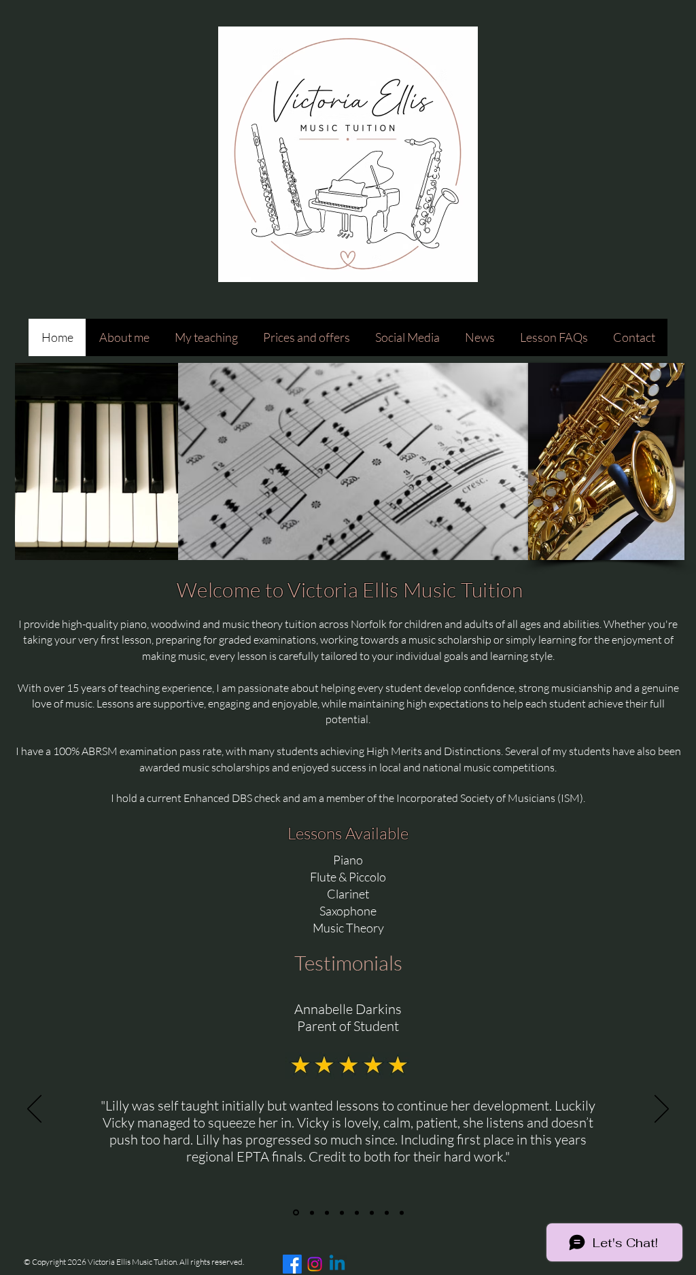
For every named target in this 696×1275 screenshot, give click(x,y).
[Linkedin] (337, 1264)
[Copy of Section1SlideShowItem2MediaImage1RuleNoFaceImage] (342, 1212)
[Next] (662, 1110)
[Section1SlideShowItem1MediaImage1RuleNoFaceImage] (295, 1212)
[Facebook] (292, 1264)
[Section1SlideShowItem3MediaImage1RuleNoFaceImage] (327, 1212)
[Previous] (34, 1110)
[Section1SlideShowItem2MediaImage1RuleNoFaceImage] (311, 1213)
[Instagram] (314, 1264)
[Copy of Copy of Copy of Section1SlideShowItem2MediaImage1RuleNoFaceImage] (372, 1212)
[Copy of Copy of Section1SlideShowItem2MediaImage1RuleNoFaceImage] (357, 1212)
